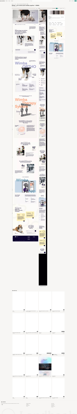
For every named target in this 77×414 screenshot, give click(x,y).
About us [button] (12, 36)
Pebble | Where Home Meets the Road (16, 332)
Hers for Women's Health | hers (29, 354)
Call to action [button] (12, 51)
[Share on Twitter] (1, 404)
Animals (58, 23)
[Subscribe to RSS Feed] (2, 404)
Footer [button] (12, 238)
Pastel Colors (50, 23)
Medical (54, 23)
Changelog (27, 404)
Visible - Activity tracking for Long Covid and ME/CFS (31, 332)
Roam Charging (55, 354)
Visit (63, 8)
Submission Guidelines (28, 403)
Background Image (59, 22)
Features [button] (12, 213)
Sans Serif (62, 23)
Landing (50, 22)
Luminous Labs (53, 332)
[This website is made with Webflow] (24, 309)
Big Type (53, 22)
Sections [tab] (39, 8)
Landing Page (14, 311)
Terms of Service (53, 404)
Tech (56, 23)
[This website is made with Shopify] (62, 331)
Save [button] (56, 8)
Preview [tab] (37, 8)
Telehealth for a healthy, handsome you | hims (17, 354)
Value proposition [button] (12, 74)
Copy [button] (58, 8)
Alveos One (40, 332)
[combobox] (41, 0)
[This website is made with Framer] (50, 331)
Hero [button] (12, 17)
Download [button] (61, 8)
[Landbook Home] (2, 0)
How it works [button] (12, 190)
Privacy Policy (52, 403)
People (55, 22)
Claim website (53, 8)
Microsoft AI (40, 354)
